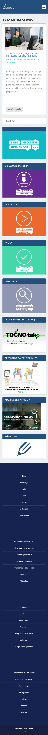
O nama (18, 728)
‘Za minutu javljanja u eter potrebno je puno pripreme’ (21, 54)
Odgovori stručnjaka (24, 633)
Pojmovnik (24, 574)
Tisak (24, 495)
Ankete (24, 705)
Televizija (24, 482)
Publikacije (24, 699)
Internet (24, 502)
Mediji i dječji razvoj (24, 555)
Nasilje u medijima (24, 561)
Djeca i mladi (24, 620)
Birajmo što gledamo (24, 646)
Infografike (24, 692)
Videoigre (24, 509)
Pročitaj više (14, 109)
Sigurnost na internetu (24, 548)
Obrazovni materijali (24, 679)
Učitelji (24, 614)
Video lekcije (24, 686)
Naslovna (9, 62)
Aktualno (24, 581)
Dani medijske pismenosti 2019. (28, 60)
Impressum (28, 728)
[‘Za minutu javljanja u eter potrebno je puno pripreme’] (24, 38)
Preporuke (24, 627)
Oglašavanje (24, 515)
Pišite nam (24, 712)
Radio (15, 62)
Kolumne (24, 640)
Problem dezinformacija (24, 541)
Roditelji (24, 607)
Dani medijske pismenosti (24, 673)
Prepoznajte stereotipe (24, 568)
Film (24, 476)
